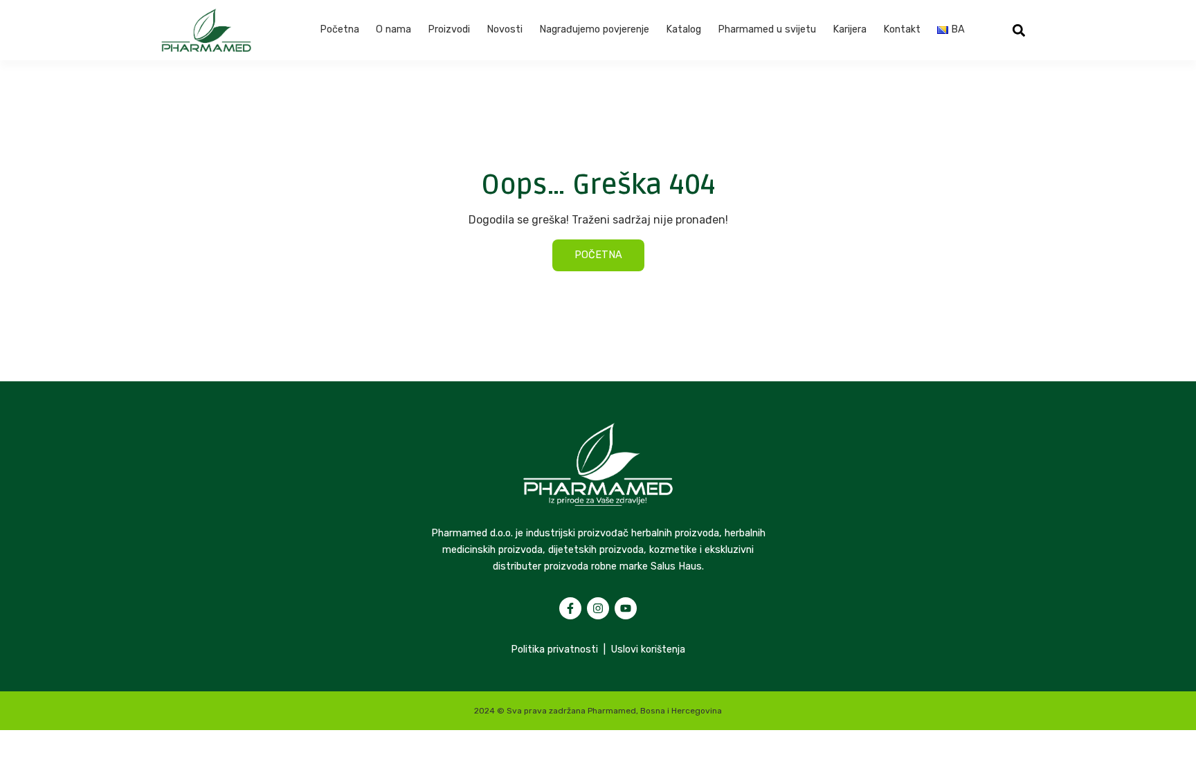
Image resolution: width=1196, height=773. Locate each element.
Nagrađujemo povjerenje (594, 29)
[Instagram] (598, 608)
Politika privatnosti (554, 649)
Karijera (850, 29)
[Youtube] (626, 608)
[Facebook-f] (570, 608)
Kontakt (902, 29)
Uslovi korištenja (648, 649)
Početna (339, 29)
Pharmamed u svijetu (767, 29)
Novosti (505, 29)
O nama (393, 29)
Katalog (683, 29)
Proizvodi (449, 29)
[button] (1019, 30)
